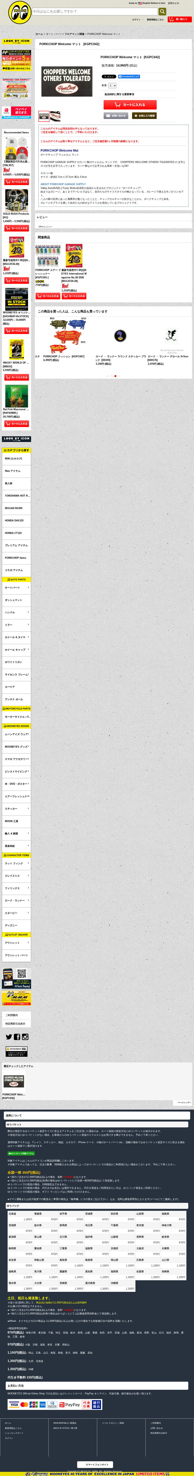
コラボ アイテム (14, 570)
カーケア (10, 686)
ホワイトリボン (13, 662)
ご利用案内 (11, 1015)
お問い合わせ (156, 1428)
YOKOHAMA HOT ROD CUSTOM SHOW (18, 495)
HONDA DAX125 (14, 520)
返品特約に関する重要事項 (119, 94)
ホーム (8, 1423)
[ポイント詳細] (16, 57)
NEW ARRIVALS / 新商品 (64, 1423)
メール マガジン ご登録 (113, 1423)
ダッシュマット (13, 600)
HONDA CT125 (13, 533)
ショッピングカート (14, 1433)
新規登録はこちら (155, 19)
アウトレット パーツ (16, 955)
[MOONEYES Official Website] (16, 52)
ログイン (136, 19)
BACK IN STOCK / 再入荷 (65, 1428)
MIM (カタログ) (13, 458)
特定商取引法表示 (15, 1023)
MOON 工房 (11, 821)
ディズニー (11, 925)
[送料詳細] (16, 63)
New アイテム (12, 470)
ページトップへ (184, 1102)
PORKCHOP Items (15, 557)
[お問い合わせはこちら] (16, 68)
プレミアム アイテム (16, 545)
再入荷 (8, 483)
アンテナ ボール (14, 699)
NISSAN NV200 (13, 508)
